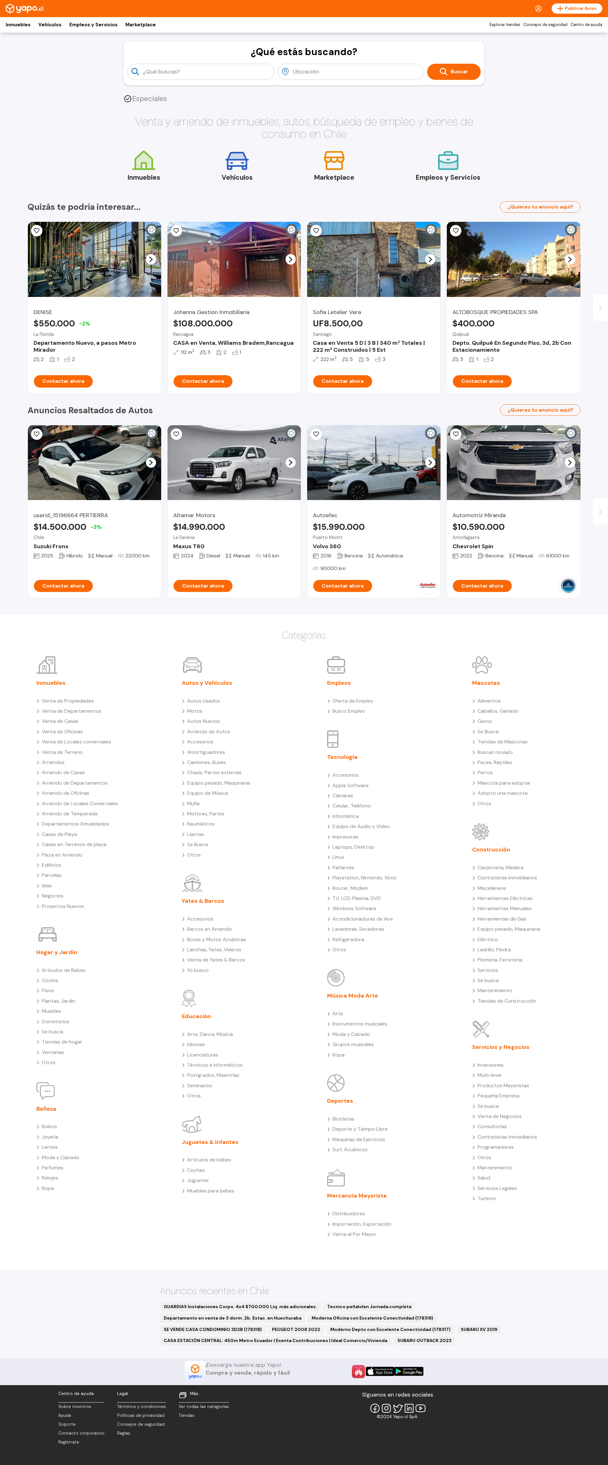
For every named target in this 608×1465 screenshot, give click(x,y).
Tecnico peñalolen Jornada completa (369, 1306)
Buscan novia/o (495, 752)
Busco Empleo (348, 711)
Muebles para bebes (210, 1190)
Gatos (485, 721)
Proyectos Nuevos (63, 906)
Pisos (48, 990)
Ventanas (53, 1052)
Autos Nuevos (203, 721)
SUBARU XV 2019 (479, 1329)
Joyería (50, 1137)
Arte (337, 1013)
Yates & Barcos (203, 901)
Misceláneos (492, 888)
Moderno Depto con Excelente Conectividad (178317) (390, 1329)
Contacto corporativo (81, 1433)
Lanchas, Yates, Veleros (214, 949)
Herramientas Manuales (505, 908)
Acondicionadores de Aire (362, 919)
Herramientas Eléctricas (505, 898)
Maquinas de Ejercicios (358, 1139)
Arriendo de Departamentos (75, 783)
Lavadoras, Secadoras (358, 929)
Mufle (193, 803)
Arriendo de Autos (208, 731)
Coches (196, 1170)
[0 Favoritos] (176, 230)
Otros (48, 1062)
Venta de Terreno (62, 752)
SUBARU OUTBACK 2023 (424, 1340)
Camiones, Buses (206, 762)
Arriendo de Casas (63, 772)
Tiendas (186, 1415)
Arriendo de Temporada (70, 813)
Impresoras (345, 836)
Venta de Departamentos (71, 711)
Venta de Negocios (500, 1116)
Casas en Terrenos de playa (74, 844)
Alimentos (489, 700)
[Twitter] (397, 1408)
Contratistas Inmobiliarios (507, 877)
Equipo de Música (207, 793)
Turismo (487, 1198)
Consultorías (492, 1126)
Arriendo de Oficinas (65, 793)
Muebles (51, 1011)
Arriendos (53, 762)
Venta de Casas (60, 721)
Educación (196, 1016)
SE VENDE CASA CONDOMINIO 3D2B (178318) (213, 1329)
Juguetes (198, 1180)
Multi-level (489, 1075)
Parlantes (343, 867)
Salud (484, 1177)
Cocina (50, 980)
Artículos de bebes (209, 1159)
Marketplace (140, 25)
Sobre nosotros (74, 1406)
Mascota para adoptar (504, 783)
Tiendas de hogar (62, 1041)
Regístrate (68, 1442)
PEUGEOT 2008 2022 (296, 1329)
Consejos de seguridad (545, 24)
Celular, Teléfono (351, 805)
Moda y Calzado (60, 1157)
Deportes (340, 1101)
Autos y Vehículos (207, 683)
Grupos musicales (353, 1044)
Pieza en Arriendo (62, 854)
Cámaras (342, 795)
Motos (194, 711)
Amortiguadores (206, 752)
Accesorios (200, 741)
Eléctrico (488, 939)
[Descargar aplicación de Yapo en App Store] (380, 1371)
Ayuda (64, 1415)
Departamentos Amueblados (75, 823)
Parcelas (51, 875)
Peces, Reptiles (495, 762)
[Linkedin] (409, 1408)
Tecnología (342, 757)
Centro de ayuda (586, 24)
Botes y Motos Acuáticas (216, 939)
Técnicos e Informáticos (215, 1065)
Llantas (195, 834)
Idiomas (196, 1044)
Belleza (46, 1109)
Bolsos (49, 1126)
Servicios (488, 970)
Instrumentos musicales (359, 1023)
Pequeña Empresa (498, 1095)
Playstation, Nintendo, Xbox (364, 877)
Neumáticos (201, 823)
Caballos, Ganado (498, 711)
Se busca (52, 1031)
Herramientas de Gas (502, 919)
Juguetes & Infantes (210, 1142)
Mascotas (486, 683)
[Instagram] (386, 1408)
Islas (47, 885)
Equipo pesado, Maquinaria (218, 783)
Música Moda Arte (352, 995)
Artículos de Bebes (64, 970)
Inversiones (491, 1065)
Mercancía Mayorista (357, 1195)
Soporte (67, 1424)
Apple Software (350, 785)
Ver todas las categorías (204, 1406)
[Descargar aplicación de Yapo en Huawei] (358, 1371)
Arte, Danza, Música (210, 1034)
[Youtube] (420, 1408)
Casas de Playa (59, 834)
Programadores (496, 1147)
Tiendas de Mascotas (503, 741)
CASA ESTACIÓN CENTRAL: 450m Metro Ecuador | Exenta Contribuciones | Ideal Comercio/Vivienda (275, 1340)
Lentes (50, 1147)
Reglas (123, 1433)
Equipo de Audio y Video (361, 826)
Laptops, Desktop (353, 847)
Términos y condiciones (141, 1406)
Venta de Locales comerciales (76, 741)
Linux (338, 857)
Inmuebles (18, 25)
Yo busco (198, 970)
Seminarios (199, 1085)
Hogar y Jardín (56, 952)
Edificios (51, 865)
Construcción (491, 849)
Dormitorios (55, 1021)
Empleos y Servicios (93, 25)
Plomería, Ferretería (500, 959)
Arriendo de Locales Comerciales (80, 803)
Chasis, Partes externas (214, 772)
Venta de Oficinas (62, 731)
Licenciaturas (202, 1054)
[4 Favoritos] (455, 230)
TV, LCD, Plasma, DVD (356, 898)
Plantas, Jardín (58, 1001)
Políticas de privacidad (140, 1415)
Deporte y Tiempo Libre (360, 1129)
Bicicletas (343, 1118)
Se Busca (197, 844)
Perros (485, 772)
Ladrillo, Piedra (494, 949)
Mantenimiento (495, 990)
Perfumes (52, 1167)
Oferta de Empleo (352, 700)
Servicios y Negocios (500, 1047)
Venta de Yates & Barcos (216, 959)
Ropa (48, 1188)
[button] (151, 259)
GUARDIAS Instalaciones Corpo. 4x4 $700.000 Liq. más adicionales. (240, 1306)
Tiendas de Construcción (507, 1001)
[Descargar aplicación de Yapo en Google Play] (409, 1371)
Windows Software (354, 908)
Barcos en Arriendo (209, 929)
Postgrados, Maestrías (213, 1075)
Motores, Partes (206, 813)
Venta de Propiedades (68, 700)
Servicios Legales (497, 1188)
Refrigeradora (348, 939)
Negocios (52, 895)
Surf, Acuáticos (350, 1149)
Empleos (339, 683)
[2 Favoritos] (36, 230)
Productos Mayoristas (503, 1085)
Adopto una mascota (503, 793)
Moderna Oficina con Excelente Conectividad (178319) (372, 1318)
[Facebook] (375, 1408)
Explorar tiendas (505, 24)
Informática (345, 816)
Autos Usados (203, 700)
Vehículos (49, 25)
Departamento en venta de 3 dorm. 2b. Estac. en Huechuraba (232, 1318)
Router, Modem (350, 888)
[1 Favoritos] (36, 434)
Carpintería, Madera (500, 867)
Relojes (50, 1177)
